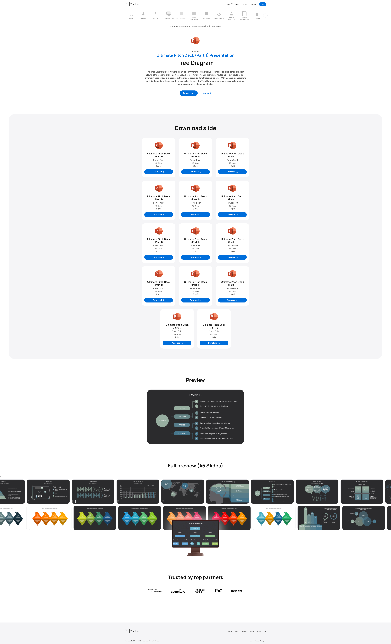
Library (237, 631)
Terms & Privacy (154, 641)
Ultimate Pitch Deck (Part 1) (201, 26)
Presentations (185, 26)
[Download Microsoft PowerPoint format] (195, 40)
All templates (174, 26)
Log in (245, 4)
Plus (262, 4)
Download (188, 93)
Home (230, 631)
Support (237, 4)
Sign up (253, 4)
